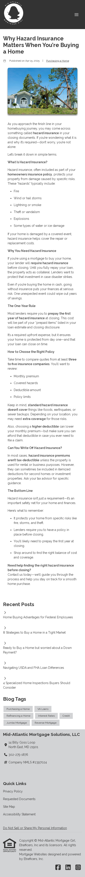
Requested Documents (19, 799)
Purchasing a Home (57, 60)
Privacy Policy (13, 791)
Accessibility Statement (19, 814)
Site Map (9, 806)
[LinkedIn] (68, 867)
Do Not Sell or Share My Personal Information (35, 828)
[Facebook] (58, 867)
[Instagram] (78, 867)
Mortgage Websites (33, 854)
